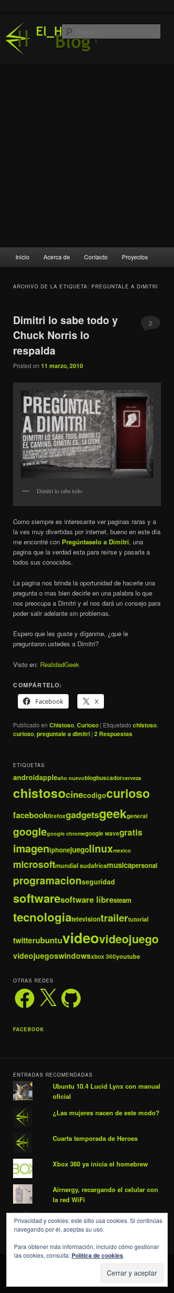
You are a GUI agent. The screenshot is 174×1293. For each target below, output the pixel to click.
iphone (59, 849)
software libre (87, 899)
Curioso (88, 725)
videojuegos (35, 955)
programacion (47, 880)
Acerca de (57, 257)
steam (122, 900)
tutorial (138, 919)
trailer (114, 917)
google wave (102, 833)
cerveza (131, 777)
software (36, 898)
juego (79, 849)
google (30, 831)
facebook (30, 815)
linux (101, 848)
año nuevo (71, 777)
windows (74, 955)
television (86, 919)
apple (48, 777)
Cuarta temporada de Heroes (95, 1138)
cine (74, 794)
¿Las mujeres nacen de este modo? (106, 1112)
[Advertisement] (87, 155)
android (26, 777)
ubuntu (48, 940)
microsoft (34, 864)
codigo (94, 795)
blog (90, 778)
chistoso (145, 725)
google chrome (66, 833)
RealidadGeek (59, 664)
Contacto (96, 257)
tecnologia (42, 917)
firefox (57, 816)
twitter (24, 940)
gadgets (82, 814)
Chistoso (61, 725)
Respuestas (113, 733)
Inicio (22, 257)
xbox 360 (103, 956)
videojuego (129, 939)
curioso (23, 733)
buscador (109, 778)
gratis (131, 832)
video (80, 937)
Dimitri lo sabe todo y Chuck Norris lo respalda (65, 335)
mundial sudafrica (81, 865)
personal (144, 865)
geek (113, 813)
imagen (31, 848)
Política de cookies (97, 1255)
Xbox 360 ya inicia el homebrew (100, 1163)
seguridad (98, 881)
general (137, 816)
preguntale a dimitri (63, 733)
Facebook (28, 1029)
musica (119, 865)
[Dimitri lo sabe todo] (86, 434)
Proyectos (135, 257)
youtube (128, 956)
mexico (122, 850)
